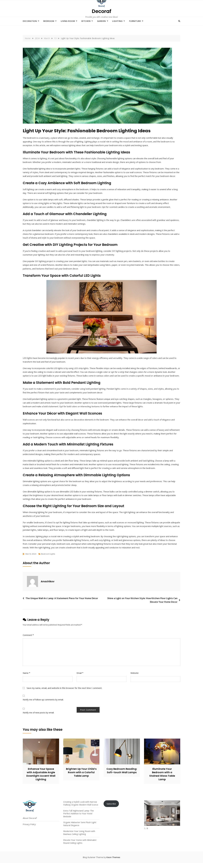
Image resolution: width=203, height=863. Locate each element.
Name (26, 673)
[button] (178, 812)
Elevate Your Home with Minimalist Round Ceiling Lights (79, 841)
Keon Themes (113, 857)
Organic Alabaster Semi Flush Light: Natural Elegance (79, 824)
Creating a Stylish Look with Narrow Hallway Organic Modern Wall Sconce (80, 803)
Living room (68, 21)
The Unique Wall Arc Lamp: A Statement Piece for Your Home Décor (62, 598)
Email (80, 673)
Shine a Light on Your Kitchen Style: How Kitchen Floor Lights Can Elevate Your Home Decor (142, 600)
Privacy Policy (29, 824)
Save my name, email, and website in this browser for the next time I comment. (64, 688)
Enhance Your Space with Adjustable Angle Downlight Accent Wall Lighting (40, 774)
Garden (101, 21)
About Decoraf (30, 818)
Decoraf (101, 11)
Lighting (117, 21)
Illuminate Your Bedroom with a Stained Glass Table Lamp (162, 774)
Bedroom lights (48, 554)
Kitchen (86, 21)
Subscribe (111, 803)
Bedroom (48, 21)
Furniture (135, 21)
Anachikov (47, 581)
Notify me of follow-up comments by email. (43, 699)
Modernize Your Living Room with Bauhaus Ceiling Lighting (79, 832)
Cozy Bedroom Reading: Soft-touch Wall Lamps (121, 770)
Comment (28, 635)
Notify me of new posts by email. (38, 712)
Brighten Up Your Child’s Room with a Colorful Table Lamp (81, 772)
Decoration (30, 21)
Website (134, 673)
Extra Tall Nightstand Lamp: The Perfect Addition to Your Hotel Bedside (78, 813)
